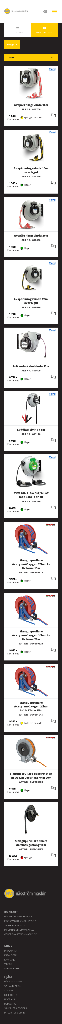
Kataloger (10, 955)
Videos (8, 964)
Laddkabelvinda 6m (31, 429)
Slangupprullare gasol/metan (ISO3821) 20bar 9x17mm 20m (31, 776)
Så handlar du (12, 986)
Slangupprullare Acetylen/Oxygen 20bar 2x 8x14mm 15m (31, 564)
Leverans (9, 999)
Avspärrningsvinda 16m (31, 105)
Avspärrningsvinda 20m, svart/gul (31, 301)
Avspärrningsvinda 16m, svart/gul (31, 170)
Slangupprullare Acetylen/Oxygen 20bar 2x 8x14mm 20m (31, 635)
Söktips (8, 990)
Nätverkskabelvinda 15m (31, 366)
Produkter (10, 950)
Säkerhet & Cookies (15, 1008)
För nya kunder (13, 981)
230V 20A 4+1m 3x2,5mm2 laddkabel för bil (31, 495)
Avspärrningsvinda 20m (31, 235)
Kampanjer (10, 959)
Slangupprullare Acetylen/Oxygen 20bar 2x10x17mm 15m (31, 706)
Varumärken (11, 968)
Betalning (10, 1003)
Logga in (12, 44)
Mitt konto (10, 994)
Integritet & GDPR (14, 1012)
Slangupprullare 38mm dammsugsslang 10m (31, 843)
